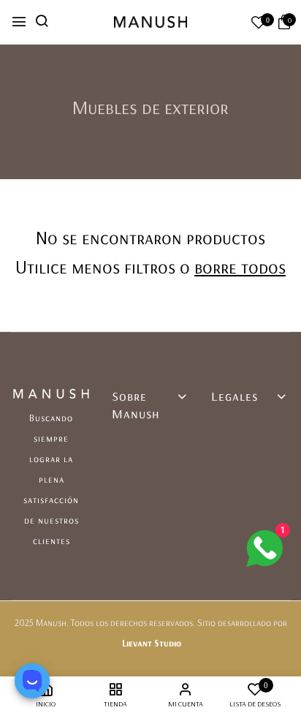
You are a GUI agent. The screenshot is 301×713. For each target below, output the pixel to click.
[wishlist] (258, 23)
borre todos (240, 266)
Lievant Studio (151, 643)
